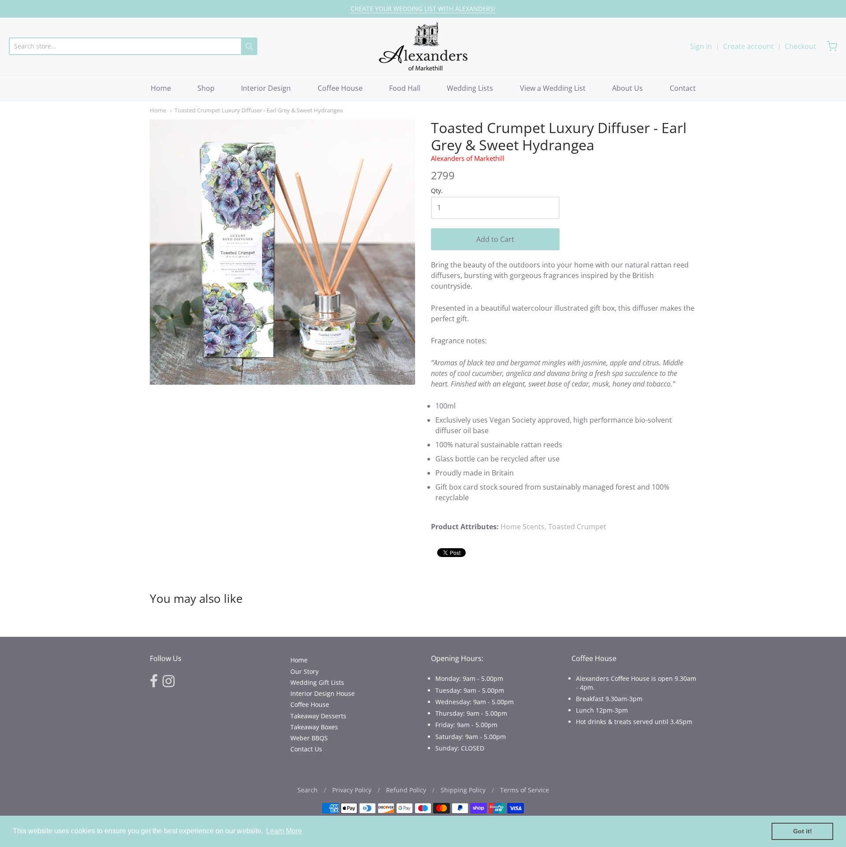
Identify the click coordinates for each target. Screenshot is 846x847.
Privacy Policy (351, 790)
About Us (627, 88)
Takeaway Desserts (318, 716)
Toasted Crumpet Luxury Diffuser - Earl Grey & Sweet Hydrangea (258, 110)
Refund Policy (406, 790)
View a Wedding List (553, 88)
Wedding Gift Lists (317, 682)
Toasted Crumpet (577, 526)
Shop (206, 88)
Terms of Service (524, 790)
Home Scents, (523, 526)
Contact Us (306, 749)
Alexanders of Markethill (468, 158)
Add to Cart (495, 239)
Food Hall (404, 88)
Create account (748, 46)
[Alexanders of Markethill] (423, 46)
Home (161, 88)
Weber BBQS (309, 738)
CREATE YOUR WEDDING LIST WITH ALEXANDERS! (423, 8)
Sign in (701, 46)
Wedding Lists (470, 88)
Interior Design (266, 88)
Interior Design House (322, 693)
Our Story (304, 671)
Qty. (437, 191)
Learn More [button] (284, 831)
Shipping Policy (463, 790)
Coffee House (340, 88)
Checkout (800, 46)
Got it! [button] (802, 831)
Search (307, 790)
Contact (683, 88)
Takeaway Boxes (314, 727)
